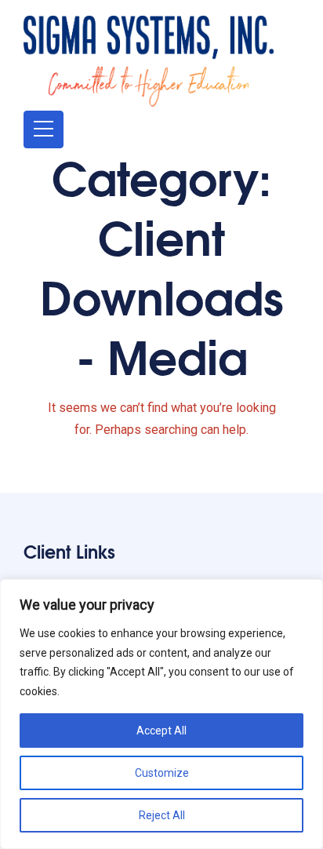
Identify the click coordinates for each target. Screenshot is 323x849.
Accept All (161, 730)
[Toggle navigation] (44, 129)
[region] (161, 714)
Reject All (162, 815)
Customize (162, 773)
